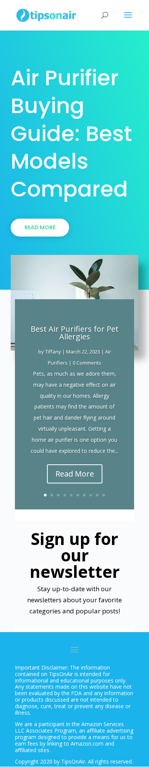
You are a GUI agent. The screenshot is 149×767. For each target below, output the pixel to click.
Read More (39, 227)
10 (103, 495)
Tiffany (53, 351)
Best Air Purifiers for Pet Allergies (74, 333)
